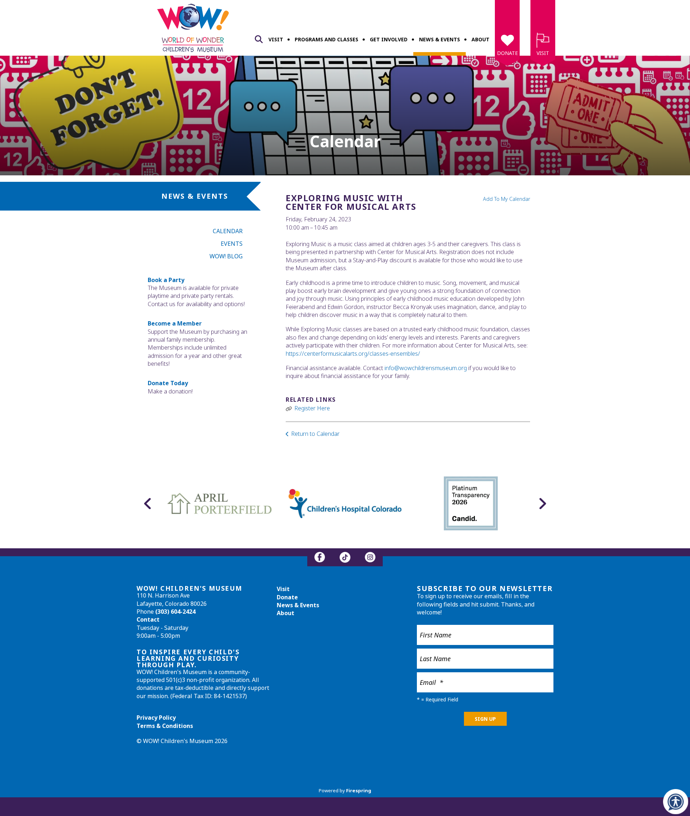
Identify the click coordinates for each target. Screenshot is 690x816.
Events (232, 244)
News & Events (439, 39)
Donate (507, 53)
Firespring (358, 790)
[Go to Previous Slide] (147, 503)
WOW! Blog (226, 256)
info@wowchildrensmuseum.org (426, 368)
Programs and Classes (326, 39)
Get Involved (389, 39)
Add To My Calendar (506, 198)
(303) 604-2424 (175, 612)
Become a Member (175, 323)
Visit (275, 39)
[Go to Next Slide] (542, 503)
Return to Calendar (315, 434)
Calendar (228, 231)
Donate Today (168, 383)
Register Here (312, 408)
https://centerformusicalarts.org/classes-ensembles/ (353, 354)
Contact (148, 619)
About (480, 39)
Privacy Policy (156, 718)
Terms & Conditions (165, 726)
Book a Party (166, 280)
